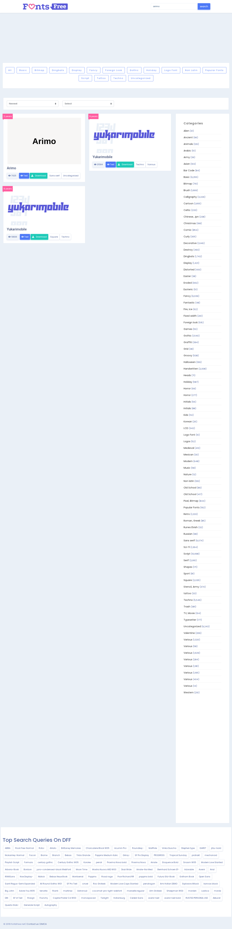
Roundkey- (138, 848)
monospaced (88, 897)
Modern (188, 461)
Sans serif (54, 175)
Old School (190, 487)
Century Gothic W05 (68, 862)
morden (192, 890)
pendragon (149, 883)
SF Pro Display (142, 855)
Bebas (68, 855)
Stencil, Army (191, 586)
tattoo (101, 78)
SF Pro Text (72, 883)
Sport (187, 573)
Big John (9, 890)
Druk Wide (126, 869)
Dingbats (58, 70)
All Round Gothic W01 (51, 883)
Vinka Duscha (169, 848)
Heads (187, 375)
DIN (6, 897)
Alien (186, 130)
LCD (186, 428)
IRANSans (10, 876)
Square (54, 236)
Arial (212, 869)
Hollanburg (119, 897)
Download (40, 175)
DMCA (43, 924)
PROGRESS (159, 855)
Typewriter (190, 619)
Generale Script (32, 905)
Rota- (42, 848)
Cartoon (188, 203)
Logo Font (170, 70)
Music (187, 467)
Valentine (189, 633)
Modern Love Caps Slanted (124, 883)
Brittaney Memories (71, 848)
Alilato (53, 848)
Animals (188, 144)
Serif (186, 560)
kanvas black (211, 883)
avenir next (153, 897)
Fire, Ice (188, 309)
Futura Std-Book (166, 876)
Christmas (190, 223)
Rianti (55, 890)
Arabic (187, 150)
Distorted (189, 269)
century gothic (45, 862)
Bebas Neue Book (58, 876)
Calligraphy (190, 197)
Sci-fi (187, 547)
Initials (187, 401)
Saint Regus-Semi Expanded (20, 883)
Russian (188, 534)
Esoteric (188, 289)
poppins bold (146, 876)
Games (188, 329)
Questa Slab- (12, 905)
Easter (187, 276)
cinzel (85, 883)
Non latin (191, 70)
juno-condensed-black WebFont (54, 869)
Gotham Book (187, 876)
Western (189, 692)
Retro (187, 514)
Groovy (188, 355)
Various (151, 164)
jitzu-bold (216, 848)
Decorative (190, 243)
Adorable (189, 869)
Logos (187, 441)
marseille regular (135, 890)
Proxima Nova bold (117, 862)
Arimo (11, 168)
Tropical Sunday (178, 855)
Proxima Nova (138, 862)
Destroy (188, 249)
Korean (188, 421)
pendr (99, 862)
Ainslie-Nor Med (144, 869)
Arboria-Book (12, 869)
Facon (32, 855)
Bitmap (39, 70)
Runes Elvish (191, 527)
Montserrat (77, 876)
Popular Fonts (214, 70)
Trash (187, 606)
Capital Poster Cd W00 (64, 897)
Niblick (41, 876)
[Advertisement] (116, 38)
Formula (28, 862)
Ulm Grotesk (155, 890)
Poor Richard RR (126, 876)
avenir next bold (172, 897)
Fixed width (190, 316)
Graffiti (188, 342)
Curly (187, 236)
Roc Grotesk (99, 883)
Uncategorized (141, 78)
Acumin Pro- (120, 848)
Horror (187, 388)
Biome (44, 855)
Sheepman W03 (175, 890)
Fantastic (189, 302)
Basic (23, 70)
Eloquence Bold (170, 862)
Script (85, 78)
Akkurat (216, 897)
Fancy (94, 70)
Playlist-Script (12, 862)
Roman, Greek (192, 520)
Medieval (189, 448)
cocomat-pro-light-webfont (107, 890)
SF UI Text (17, 897)
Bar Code (189, 170)
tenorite (43, 890)
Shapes (188, 567)
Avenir (202, 869)
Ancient (188, 137)
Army (187, 157)
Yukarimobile (102, 157)
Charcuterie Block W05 (97, 848)
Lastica (205, 890)
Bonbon (28, 869)
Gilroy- (126, 855)
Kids (186, 415)
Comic (188, 230)
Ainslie (154, 862)
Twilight (105, 897)
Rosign (31, 897)
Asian (187, 164)
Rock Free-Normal (24, 848)
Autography (50, 905)
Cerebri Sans (136, 897)
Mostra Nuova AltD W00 (104, 869)
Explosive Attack (190, 883)
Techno (118, 78)
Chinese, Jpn (191, 216)
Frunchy (44, 897)
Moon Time (81, 869)
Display (77, 70)
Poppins (92, 876)
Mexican (188, 454)
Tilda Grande (83, 855)
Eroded (188, 282)
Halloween (190, 362)
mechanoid (211, 855)
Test (25, 175)
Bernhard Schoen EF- (168, 869)
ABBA (7, 848)
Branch (56, 855)
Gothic (134, 70)
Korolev (87, 862)
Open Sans (204, 876)
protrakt (196, 855)
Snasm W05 (189, 862)
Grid (186, 349)
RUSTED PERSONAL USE (197, 897)
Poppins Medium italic (106, 855)
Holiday (151, 70)
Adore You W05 (27, 890)
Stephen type (188, 848)
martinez (67, 890)
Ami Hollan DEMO (168, 883)
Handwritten (191, 368)
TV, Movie (189, 613)
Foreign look (113, 70)
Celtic (187, 210)
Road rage (107, 876)
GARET (203, 848)
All (10, 70)
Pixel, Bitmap (191, 501)
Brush (187, 190)
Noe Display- (26, 876)
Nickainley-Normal (14, 855)
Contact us (33, 924)
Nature (188, 474)
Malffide (153, 848)
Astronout (82, 890)
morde (217, 890)
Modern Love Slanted (212, 862)
